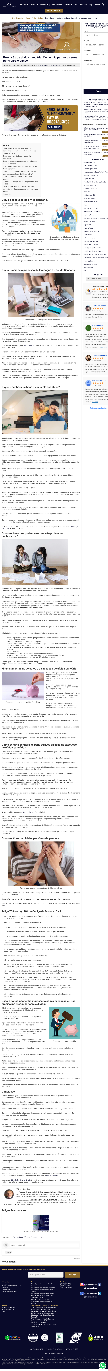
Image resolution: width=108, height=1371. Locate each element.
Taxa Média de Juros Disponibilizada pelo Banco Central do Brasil (43, 1308)
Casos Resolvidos (80, 5)
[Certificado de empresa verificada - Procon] (59, 1338)
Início (13, 18)
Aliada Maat (6, 1290)
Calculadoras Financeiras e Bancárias (44, 1305)
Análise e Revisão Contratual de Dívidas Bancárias (42, 1296)
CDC (26, 528)
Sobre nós (23, 5)
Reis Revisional (28, 812)
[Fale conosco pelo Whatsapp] (102, 1365)
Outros (4, 1305)
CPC (6, 905)
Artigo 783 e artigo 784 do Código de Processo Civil (21, 183)
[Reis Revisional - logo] (9, 5)
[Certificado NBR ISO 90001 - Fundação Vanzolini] (38, 1338)
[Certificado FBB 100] (75, 1338)
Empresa (5, 1284)
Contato (97, 5)
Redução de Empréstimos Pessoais (43, 1288)
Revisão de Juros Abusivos (40, 1299)
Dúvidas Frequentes (47, 5)
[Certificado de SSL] (95, 1338)
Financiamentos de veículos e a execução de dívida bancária (20, 167)
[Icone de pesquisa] (103, 4)
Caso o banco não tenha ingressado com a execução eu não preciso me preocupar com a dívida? (20, 189)
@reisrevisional (90, 1285)
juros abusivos (29, 345)
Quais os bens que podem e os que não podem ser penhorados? (20, 162)
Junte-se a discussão (18, 1245)
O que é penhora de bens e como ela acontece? (17, 157)
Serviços (33, 5)
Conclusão (7, 194)
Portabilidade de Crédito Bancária (42, 1319)
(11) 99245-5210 (66, 1288)
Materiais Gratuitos (63, 5)
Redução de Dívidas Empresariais (42, 1293)
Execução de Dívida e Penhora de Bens (29, 18)
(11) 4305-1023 (65, 1286)
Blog (90, 5)
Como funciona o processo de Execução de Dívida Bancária (19, 152)
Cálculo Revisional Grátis (21, 1180)
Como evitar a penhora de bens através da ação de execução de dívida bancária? (19, 173)
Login (9, 1252)
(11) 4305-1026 (65, 1284)
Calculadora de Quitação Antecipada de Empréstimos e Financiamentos (43, 1312)
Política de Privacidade (9, 1291)
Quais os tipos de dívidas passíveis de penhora (17, 178)
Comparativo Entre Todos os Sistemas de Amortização (40, 1322)
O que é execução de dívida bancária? (17, 148)
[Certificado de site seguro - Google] (13, 1338)
